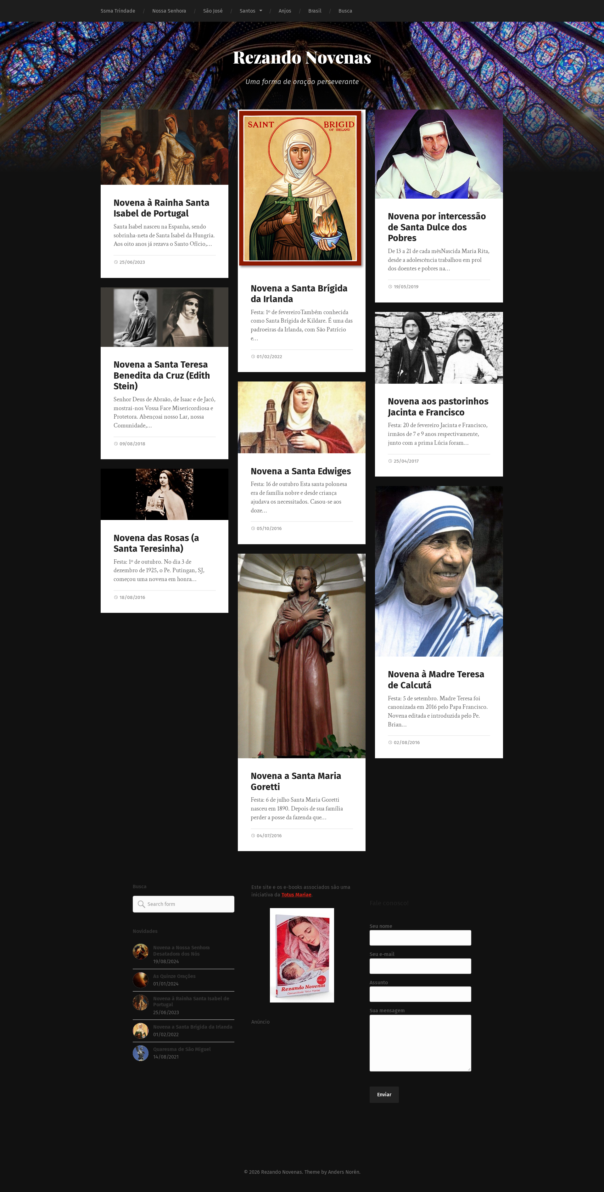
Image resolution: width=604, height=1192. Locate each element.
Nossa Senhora (169, 11)
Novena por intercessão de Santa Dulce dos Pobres (437, 227)
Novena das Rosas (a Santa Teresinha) (156, 544)
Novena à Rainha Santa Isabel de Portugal (162, 208)
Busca (345, 11)
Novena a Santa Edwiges (301, 471)
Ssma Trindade (118, 11)
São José (213, 11)
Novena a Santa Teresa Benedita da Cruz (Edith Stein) (162, 375)
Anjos (285, 11)
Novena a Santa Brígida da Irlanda (299, 294)
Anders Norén (343, 1172)
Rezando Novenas (302, 56)
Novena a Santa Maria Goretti (296, 782)
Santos (247, 11)
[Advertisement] (302, 1081)
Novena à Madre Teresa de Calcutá (436, 680)
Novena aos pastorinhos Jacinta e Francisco (438, 407)
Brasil (315, 11)
